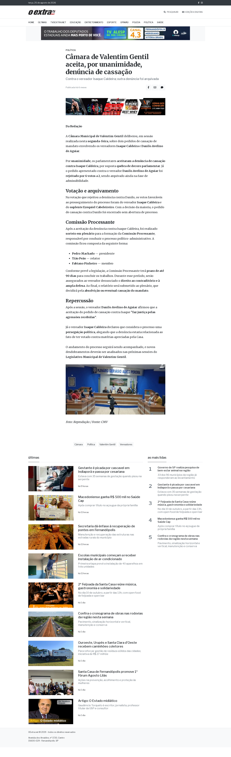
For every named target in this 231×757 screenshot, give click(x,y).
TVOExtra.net (58, 22)
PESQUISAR (172, 12)
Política (148, 22)
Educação (75, 22)
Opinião (124, 22)
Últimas (42, 22)
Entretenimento (94, 22)
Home (31, 22)
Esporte (112, 22)
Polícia (136, 22)
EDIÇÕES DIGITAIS (194, 12)
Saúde (160, 22)
